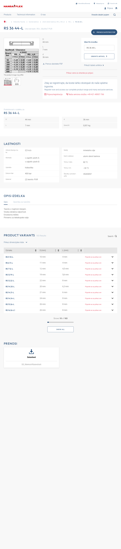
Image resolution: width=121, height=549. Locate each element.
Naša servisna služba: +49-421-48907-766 (86, 94)
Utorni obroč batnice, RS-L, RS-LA (53, 22)
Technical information (26, 14)
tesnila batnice (34, 22)
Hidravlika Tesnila (19, 22)
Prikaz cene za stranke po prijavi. (80, 73)
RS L (69, 22)
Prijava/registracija (54, 94)
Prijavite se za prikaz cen (93, 257)
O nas (43, 14)
